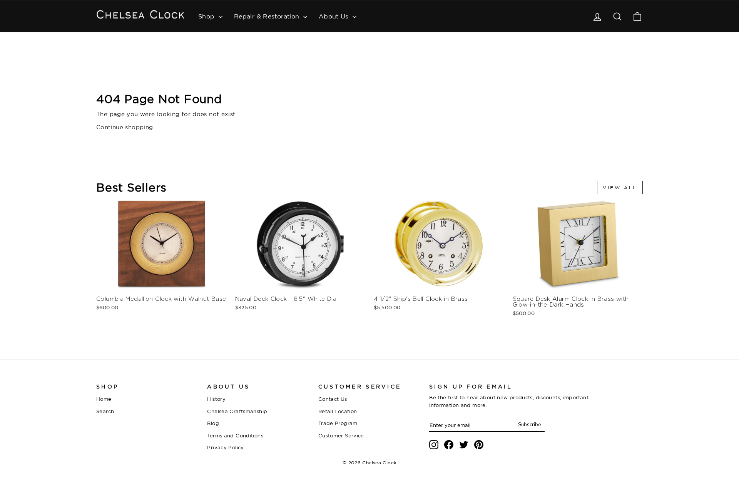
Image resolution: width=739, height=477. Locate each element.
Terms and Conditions (235, 435)
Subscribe (529, 424)
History (216, 399)
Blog (213, 423)
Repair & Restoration (267, 16)
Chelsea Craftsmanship (237, 411)
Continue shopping (124, 127)
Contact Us (332, 399)
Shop (207, 16)
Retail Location (337, 411)
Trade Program (338, 423)
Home (104, 399)
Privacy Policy (225, 447)
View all (620, 187)
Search (105, 411)
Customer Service (341, 435)
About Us (335, 16)
